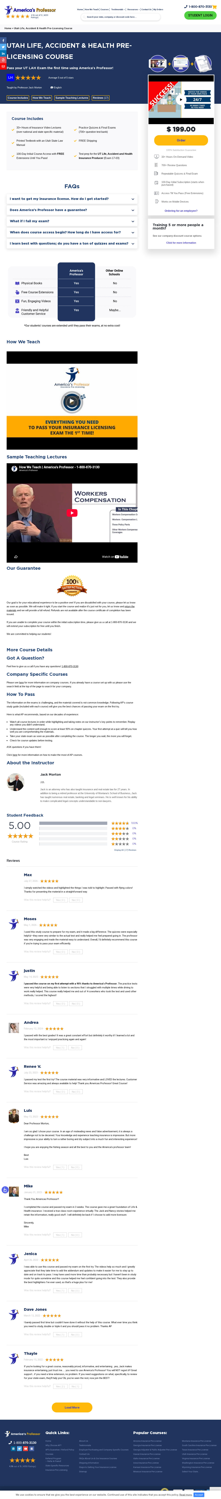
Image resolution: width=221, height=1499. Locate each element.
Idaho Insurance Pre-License (146, 1458)
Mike (28, 1186)
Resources (132, 9)
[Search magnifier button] (84, 17)
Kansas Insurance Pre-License (147, 1467)
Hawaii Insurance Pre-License (146, 1454)
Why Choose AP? (53, 1445)
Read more (185, 1494)
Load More (72, 1407)
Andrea (31, 1022)
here (21, 682)
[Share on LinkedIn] (3, 53)
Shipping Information (89, 1463)
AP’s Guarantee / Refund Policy (59, 1449)
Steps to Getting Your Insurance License (97, 1467)
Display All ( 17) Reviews (125, 850)
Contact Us (146, 9)
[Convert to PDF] (3, 60)
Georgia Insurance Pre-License (147, 1445)
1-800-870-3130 (70, 666)
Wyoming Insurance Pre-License (197, 1467)
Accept (199, 1494)
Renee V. (32, 1066)
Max (28, 875)
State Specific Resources (57, 1465)
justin (29, 971)
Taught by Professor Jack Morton (24, 87)
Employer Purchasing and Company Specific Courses (103, 1449)
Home (80, 9)
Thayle (30, 1353)
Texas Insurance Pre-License (195, 1449)
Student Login (200, 15)
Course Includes (18, 97)
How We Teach (92, 9)
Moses (30, 919)
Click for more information (181, 242)
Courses (104, 9)
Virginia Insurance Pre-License (196, 1458)
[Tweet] (3, 47)
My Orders (158, 9)
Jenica (30, 1254)
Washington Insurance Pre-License (198, 1463)
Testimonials (117, 9)
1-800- (200, 7)
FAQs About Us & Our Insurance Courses (98, 1458)
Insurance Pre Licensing (56, 1470)
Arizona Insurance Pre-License (147, 1441)
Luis (28, 1110)
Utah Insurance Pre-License (194, 1454)
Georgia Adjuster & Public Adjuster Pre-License (155, 1449)
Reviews (100, 97)
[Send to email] (3, 66)
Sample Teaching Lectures (71, 97)
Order (181, 140)
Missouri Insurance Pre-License (147, 1471)
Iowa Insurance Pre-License (146, 1463)
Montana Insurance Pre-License (196, 1441)
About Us (83, 1441)
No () (76, 900)
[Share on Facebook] (3, 40)
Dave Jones (35, 1309)
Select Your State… (190, 1471)
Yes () (60, 900)
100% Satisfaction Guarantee (181, 150)
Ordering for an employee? (181, 210)
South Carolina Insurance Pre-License (199, 1445)
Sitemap (83, 1471)
